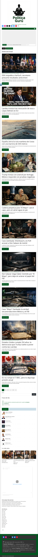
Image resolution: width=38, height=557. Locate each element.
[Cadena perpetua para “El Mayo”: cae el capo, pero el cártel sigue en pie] (19, 204)
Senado (15, 551)
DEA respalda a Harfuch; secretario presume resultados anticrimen (16, 76)
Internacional (6, 73)
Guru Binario (7, 425)
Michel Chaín (7, 438)
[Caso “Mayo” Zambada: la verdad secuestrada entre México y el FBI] (19, 306)
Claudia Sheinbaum (8, 544)
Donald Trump (5, 545)
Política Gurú (14, 73)
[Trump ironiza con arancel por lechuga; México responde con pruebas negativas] (19, 171)
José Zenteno (8, 434)
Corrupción (27, 544)
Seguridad (17, 73)
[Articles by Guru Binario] (3, 427)
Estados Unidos (22, 545)
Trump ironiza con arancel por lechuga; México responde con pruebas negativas (18, 175)
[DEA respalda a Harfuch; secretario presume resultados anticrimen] (19, 72)
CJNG (23, 542)
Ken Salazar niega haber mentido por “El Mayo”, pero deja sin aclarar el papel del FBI (18, 276)
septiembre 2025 (4, 523)
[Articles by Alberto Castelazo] (3, 413)
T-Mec (20, 551)
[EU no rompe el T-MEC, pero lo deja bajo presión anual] (19, 374)
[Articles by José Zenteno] (3, 435)
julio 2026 (3, 511)
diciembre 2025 (4, 519)
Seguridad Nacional (11, 551)
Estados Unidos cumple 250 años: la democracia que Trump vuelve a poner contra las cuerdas (17, 344)
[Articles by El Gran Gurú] (3, 422)
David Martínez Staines (10, 416)
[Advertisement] (19, 37)
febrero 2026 (4, 517)
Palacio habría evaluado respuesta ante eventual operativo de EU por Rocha (18, 460)
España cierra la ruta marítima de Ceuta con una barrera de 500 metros (18, 142)
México (26, 548)
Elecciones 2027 (13, 545)
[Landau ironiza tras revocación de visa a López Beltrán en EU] (19, 105)
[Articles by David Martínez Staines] (3, 418)
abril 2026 (3, 515)
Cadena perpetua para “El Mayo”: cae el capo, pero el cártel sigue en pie (18, 208)
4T (3, 542)
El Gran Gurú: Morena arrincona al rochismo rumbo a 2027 (11, 504)
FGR (25, 545)
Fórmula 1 (28, 545)
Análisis (3, 73)
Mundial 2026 (23, 548)
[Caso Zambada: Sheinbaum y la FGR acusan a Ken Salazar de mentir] (19, 237)
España (5, 139)
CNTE (14, 544)
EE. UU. (9, 545)
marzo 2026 (4, 516)
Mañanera (14, 548)
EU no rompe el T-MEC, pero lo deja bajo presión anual (18, 378)
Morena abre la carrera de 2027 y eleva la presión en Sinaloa (11, 502)
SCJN (3, 551)
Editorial (5, 340)
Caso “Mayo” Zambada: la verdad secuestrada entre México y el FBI (15, 310)
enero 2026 (4, 518)
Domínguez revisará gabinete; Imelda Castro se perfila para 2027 (12, 503)
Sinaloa (17, 551)
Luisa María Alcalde (5, 548)
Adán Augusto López (8, 542)
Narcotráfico (30, 548)
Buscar (3, 392)
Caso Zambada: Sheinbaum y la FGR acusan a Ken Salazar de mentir (16, 242)
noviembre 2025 (4, 521)
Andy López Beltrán (17, 542)
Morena (18, 548)
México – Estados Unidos (12, 106)
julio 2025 (3, 525)
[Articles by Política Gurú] (3, 444)
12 (13, 390)
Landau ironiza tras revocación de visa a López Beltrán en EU (18, 109)
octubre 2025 (4, 522)
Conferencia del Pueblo (20, 544)
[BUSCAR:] (31, 44)
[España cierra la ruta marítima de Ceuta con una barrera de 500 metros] (19, 138)
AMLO (13, 542)
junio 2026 (3, 512)
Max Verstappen (10, 548)
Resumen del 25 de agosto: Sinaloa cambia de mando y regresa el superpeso (14, 506)
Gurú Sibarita (8, 429)
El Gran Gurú (7, 421)
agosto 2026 (4, 510)
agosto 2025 (4, 524)
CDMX (21, 542)
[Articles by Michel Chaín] (3, 440)
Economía (5, 172)
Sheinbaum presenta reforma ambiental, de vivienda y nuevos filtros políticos (14, 501)
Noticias (10, 73)
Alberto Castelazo (8, 412)
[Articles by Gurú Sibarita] (3, 431)
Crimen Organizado (31, 544)
